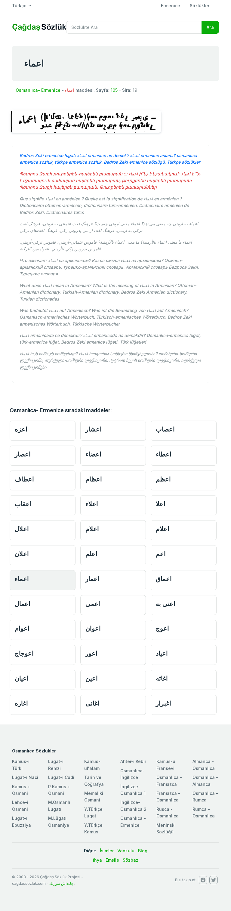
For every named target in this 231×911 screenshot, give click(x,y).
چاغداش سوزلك (61, 883)
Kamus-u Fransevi (165, 764)
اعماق (164, 578)
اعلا (160, 504)
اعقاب (23, 504)
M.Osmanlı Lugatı (59, 805)
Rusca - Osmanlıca (167, 812)
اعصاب (165, 429)
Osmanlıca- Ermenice (38, 90)
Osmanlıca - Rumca (205, 796)
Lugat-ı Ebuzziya (21, 821)
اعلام (92, 529)
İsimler (107, 850)
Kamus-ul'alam (92, 764)
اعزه (21, 429)
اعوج (162, 628)
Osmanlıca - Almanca (205, 780)
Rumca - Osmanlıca (203, 812)
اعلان (22, 553)
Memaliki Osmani (93, 796)
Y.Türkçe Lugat (93, 812)
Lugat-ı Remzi (55, 764)
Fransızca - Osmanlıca (168, 796)
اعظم (163, 479)
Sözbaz (130, 860)
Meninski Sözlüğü (166, 828)
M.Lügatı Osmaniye (58, 821)
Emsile (112, 860)
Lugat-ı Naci (25, 777)
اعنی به (165, 603)
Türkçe (19, 5)
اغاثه (162, 678)
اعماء (22, 578)
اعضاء (93, 454)
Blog (142, 850)
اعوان (93, 628)
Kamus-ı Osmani (20, 790)
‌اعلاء (91, 504)
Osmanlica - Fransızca (169, 780)
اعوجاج (24, 653)
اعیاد (162, 653)
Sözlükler (199, 5)
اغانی (92, 703)
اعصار (23, 454)
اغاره (21, 703)
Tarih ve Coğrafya (94, 780)
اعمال (22, 603)
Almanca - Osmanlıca (203, 764)
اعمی (92, 603)
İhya (97, 860)
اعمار (92, 578)
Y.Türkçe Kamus (93, 828)
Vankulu (125, 850)
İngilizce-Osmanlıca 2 (133, 805)
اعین (91, 678)
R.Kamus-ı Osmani (58, 790)
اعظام (93, 479)
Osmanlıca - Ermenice (133, 821)
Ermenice (170, 5)
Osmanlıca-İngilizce (132, 774)
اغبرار (163, 703)
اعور (91, 653)
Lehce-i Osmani (20, 805)
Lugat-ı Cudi (61, 777)
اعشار (93, 429)
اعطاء (163, 454)
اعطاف (24, 479)
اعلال (22, 529)
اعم (161, 553)
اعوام (22, 628)
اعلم (91, 553)
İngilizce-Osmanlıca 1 (133, 790)
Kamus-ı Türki (20, 764)
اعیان (22, 678)
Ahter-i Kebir (133, 761)
